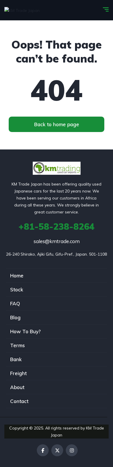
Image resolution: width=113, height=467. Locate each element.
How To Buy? (25, 331)
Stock (16, 289)
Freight (18, 373)
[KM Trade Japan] (22, 10)
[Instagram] (72, 450)
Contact (19, 401)
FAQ (15, 303)
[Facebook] (43, 450)
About (17, 387)
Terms (17, 345)
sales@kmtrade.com (57, 241)
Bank (16, 359)
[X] (57, 450)
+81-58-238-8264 (56, 226)
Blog (15, 317)
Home (16, 275)
